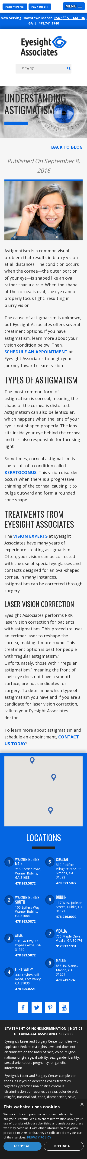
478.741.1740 (49, 23)
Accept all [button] (22, 1146)
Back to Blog (67, 147)
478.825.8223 (25, 989)
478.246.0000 (66, 916)
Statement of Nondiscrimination (35, 1028)
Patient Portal (15, 6)
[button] (50, 810)
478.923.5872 (25, 883)
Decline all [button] (63, 1146)
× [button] (82, 1104)
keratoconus (20, 472)
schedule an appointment (36, 352)
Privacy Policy (39, 1137)
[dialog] (43, 1129)
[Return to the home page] (43, 55)
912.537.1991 (66, 946)
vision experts (30, 536)
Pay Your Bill (39, 6)
